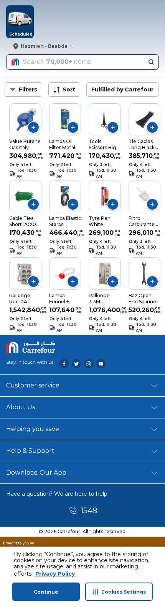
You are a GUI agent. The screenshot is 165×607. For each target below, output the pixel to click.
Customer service (32, 385)
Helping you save (32, 429)
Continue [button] (46, 592)
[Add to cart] (33, 127)
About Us (20, 407)
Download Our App (36, 472)
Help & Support (30, 450)
